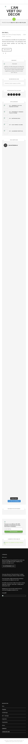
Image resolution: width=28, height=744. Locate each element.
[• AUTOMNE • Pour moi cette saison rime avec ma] (14, 399)
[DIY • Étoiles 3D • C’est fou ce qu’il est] (14, 171)
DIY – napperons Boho (14, 118)
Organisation (5, 722)
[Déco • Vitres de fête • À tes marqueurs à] (14, 156)
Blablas (4, 34)
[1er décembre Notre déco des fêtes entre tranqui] (14, 188)
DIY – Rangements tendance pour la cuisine (16, 112)
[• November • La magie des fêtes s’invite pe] (14, 306)
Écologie (14, 34)
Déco (7, 34)
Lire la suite (7, 49)
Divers (10, 34)
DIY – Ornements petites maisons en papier (15, 106)
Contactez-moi (6, 731)
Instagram (10, 575)
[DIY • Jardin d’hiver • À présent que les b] (14, 291)
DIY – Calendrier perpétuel (16, 131)
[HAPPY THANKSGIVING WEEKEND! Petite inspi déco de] (14, 332)
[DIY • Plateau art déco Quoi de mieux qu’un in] (14, 479)
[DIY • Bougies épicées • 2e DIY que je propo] (14, 274)
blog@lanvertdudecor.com (12, 590)
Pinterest (15, 575)
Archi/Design (5, 712)
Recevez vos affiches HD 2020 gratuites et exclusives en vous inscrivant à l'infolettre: (12, 525)
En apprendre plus (8, 566)
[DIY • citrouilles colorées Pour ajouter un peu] (14, 457)
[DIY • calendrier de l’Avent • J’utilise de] (14, 226)
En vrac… (5, 32)
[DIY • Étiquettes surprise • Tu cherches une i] (14, 207)
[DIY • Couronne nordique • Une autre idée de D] (14, 246)
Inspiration (4, 718)
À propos (4, 728)
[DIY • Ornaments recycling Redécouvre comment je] (14, 261)
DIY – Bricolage (5, 715)
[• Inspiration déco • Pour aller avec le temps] (14, 431)
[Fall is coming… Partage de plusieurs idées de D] (14, 468)
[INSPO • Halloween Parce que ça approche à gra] (14, 346)
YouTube (22, 575)
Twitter (18, 575)
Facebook (6, 575)
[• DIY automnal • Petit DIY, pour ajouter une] (14, 369)
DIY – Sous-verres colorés (16, 124)
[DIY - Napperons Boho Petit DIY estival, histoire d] (14, 491)
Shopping (18, 34)
